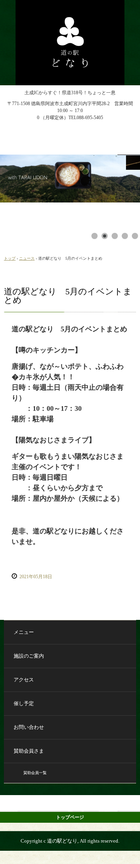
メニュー (24, 632)
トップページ (70, 817)
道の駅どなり (70, 7)
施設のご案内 (29, 656)
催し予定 (24, 703)
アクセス (24, 680)
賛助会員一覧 (35, 773)
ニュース (27, 258)
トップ (10, 258)
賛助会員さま (29, 751)
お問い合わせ (29, 727)
